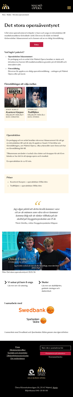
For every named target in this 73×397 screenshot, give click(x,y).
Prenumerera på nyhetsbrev (55, 353)
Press (17, 347)
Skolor (9, 15)
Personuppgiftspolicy (55, 357)
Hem (3, 15)
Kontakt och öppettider (17, 353)
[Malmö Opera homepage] (5, 6)
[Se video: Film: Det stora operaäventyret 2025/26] (36, 251)
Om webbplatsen (17, 358)
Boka (36, 45)
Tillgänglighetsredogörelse (17, 356)
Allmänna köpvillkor (18, 350)
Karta (55, 388)
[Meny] (69, 7)
